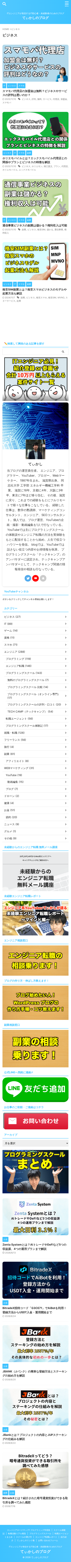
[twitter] (28, 578)
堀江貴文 (48, 166)
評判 (34, 99)
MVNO (61, 297)
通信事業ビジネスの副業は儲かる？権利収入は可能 (34, 225)
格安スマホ (41, 297)
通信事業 (58, 229)
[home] (43, 578)
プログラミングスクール (40, 1533)
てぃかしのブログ (35, 18)
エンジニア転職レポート (46, 1537)
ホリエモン (37, 166)
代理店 (56, 99)
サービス (47, 99)
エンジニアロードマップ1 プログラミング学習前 (28, 1530)
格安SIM (41, 229)
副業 (24, 229)
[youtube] (35, 578)
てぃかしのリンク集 (26, 1540)
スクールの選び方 (24, 1537)
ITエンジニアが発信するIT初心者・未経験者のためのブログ (35, 1546)
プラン (57, 166)
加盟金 (64, 99)
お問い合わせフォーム (48, 1540)
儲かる (50, 229)
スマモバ (6, 102)
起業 (19, 300)
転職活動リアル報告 (17, 1533)
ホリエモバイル (10, 169)
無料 (39, 99)
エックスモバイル (27, 169)
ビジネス (26, 99)
